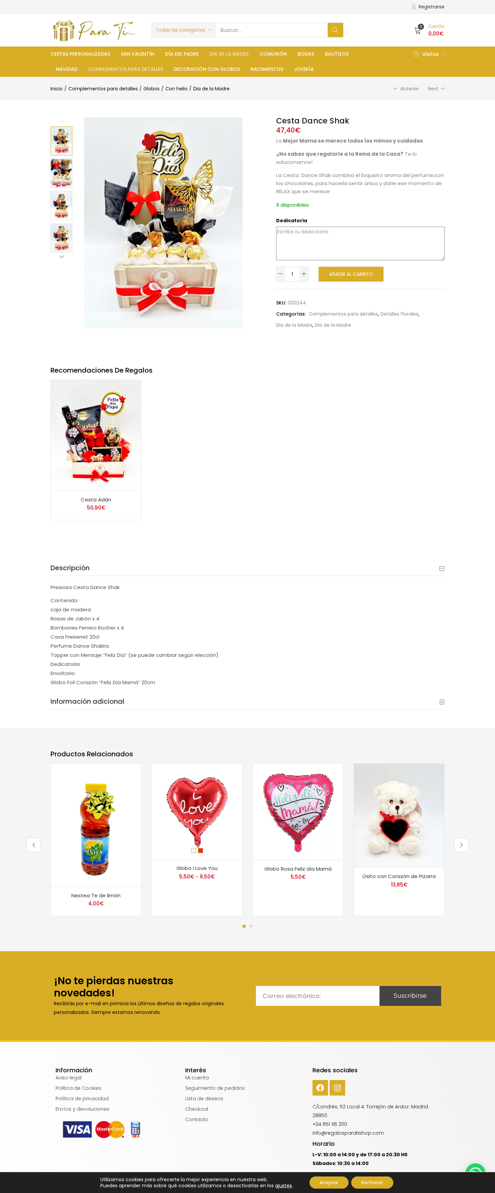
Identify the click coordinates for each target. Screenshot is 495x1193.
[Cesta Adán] (96, 435)
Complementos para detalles (125, 69)
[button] (183, 30)
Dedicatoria (291, 220)
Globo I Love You (197, 868)
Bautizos (337, 54)
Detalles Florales (399, 314)
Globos (151, 88)
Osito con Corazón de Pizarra (399, 876)
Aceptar (329, 1182)
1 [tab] (244, 926)
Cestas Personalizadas (80, 54)
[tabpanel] (96, 839)
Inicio (57, 88)
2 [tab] (251, 926)
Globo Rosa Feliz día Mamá (298, 868)
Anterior (409, 88)
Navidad (66, 69)
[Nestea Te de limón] (96, 824)
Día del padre (182, 54)
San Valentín (137, 54)
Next (433, 88)
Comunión (273, 54)
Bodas (306, 54)
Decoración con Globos (207, 69)
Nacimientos (267, 69)
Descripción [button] (70, 568)
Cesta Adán (96, 499)
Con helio (176, 88)
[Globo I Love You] (197, 811)
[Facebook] (320, 1088)
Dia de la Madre (229, 54)
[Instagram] (337, 1088)
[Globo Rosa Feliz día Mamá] (298, 811)
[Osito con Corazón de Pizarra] (399, 815)
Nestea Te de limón (96, 895)
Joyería (304, 69)
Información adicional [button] (87, 701)
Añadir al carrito (351, 274)
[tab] (247, 568)
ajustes (283, 1186)
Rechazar (372, 1182)
